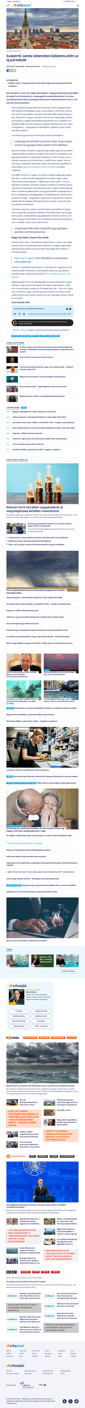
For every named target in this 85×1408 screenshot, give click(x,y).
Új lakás (71, 1038)
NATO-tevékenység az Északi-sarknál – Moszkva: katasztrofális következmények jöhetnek (22, 675)
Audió (60, 1353)
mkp (24, 336)
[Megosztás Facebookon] (8, 70)
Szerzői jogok (46, 1401)
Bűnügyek (48, 1353)
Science (55, 1272)
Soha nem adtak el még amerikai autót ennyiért (26, 857)
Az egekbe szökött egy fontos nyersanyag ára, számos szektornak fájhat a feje (39, 836)
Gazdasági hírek (47, 1373)
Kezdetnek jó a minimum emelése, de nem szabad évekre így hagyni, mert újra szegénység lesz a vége (35, 829)
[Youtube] (76, 1401)
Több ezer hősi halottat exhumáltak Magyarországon (28, 850)
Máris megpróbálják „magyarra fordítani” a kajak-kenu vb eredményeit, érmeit (39, 643)
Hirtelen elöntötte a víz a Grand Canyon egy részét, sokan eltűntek (59, 673)
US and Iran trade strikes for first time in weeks (26, 1282)
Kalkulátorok (67, 1156)
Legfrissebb (61, 1351)
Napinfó (47, 1356)
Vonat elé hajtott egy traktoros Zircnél (22, 624)
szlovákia (16, 336)
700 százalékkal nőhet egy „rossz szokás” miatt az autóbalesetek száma (59, 700)
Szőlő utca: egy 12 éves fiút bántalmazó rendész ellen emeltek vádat (35, 617)
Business (26, 1272)
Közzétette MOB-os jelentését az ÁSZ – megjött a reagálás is (31, 721)
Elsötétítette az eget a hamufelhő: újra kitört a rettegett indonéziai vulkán (46, 708)
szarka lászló (53, 336)
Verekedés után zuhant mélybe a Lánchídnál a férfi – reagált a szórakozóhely (38, 604)
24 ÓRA (24, 407)
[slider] (44, 314)
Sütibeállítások (11, 1403)
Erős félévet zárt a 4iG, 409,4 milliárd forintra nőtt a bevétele (41, 872)
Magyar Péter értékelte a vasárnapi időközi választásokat (30, 715)
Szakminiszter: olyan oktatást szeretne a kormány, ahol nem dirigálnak (37, 538)
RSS (53, 1401)
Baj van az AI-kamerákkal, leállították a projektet (26, 941)
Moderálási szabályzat (32, 1401)
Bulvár (47, 1351)
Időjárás (73, 1356)
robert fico (33, 336)
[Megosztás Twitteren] (11, 70)
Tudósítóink (36, 1351)
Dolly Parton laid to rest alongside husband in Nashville (22, 1308)
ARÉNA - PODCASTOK (14, 1)
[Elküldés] (14, 70)
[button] (15, 314)
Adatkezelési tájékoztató (15, 1401)
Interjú (34, 1353)
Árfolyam (44, 1038)
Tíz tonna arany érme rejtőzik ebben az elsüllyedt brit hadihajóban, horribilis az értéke (21, 701)
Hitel (32, 1156)
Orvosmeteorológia (12, 1373)
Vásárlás (43, 1156)
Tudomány (22, 1351)
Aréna (62, 1373)
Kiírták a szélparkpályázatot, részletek (25, 844)
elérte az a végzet (24, 258)
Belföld (8, 1351)
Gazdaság (9, 1356)
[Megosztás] (70, 309)
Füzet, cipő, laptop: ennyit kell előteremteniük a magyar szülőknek (36, 545)
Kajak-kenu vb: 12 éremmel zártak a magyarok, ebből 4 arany (31, 892)
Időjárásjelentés (66, 1371)
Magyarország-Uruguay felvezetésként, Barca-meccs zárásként (49, 885)
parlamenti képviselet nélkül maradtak (39, 167)
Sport (35, 1272)
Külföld (23, 330)
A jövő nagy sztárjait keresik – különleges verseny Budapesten (32, 879)
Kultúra (21, 1353)
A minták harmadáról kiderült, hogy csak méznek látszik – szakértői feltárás (38, 637)
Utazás (54, 1156)
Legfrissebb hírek (29, 1371)
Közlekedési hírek (47, 1371)
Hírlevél (73, 1353)
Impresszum (47, 1399)
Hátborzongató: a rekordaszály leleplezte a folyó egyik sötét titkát (34, 598)
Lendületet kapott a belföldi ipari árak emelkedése (27, 770)
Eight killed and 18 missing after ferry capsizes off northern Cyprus (60, 1328)
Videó (60, 1356)
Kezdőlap (16, 330)
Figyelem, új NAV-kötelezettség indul (22, 611)
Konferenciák (58, 1038)
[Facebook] (70, 1401)
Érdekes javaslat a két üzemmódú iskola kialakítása (29, 541)
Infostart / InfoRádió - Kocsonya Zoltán (23, 66)
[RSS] (65, 1401)
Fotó (72, 1351)
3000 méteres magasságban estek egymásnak (56, 783)
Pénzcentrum (30, 1038)
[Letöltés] (67, 309)
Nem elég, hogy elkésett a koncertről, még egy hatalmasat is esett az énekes (46, 777)
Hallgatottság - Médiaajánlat (32, 1399)
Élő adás (19, 1011)
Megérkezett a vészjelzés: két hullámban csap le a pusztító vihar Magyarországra (40, 1086)
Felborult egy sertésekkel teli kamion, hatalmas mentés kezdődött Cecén (37, 630)
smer (43, 336)
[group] (24, 314)
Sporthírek (27, 1373)
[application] (42, 314)
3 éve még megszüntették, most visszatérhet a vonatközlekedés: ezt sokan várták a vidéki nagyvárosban (23, 1236)
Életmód (35, 1356)
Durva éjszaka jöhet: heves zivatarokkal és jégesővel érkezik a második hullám (36, 591)
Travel (45, 1272)
